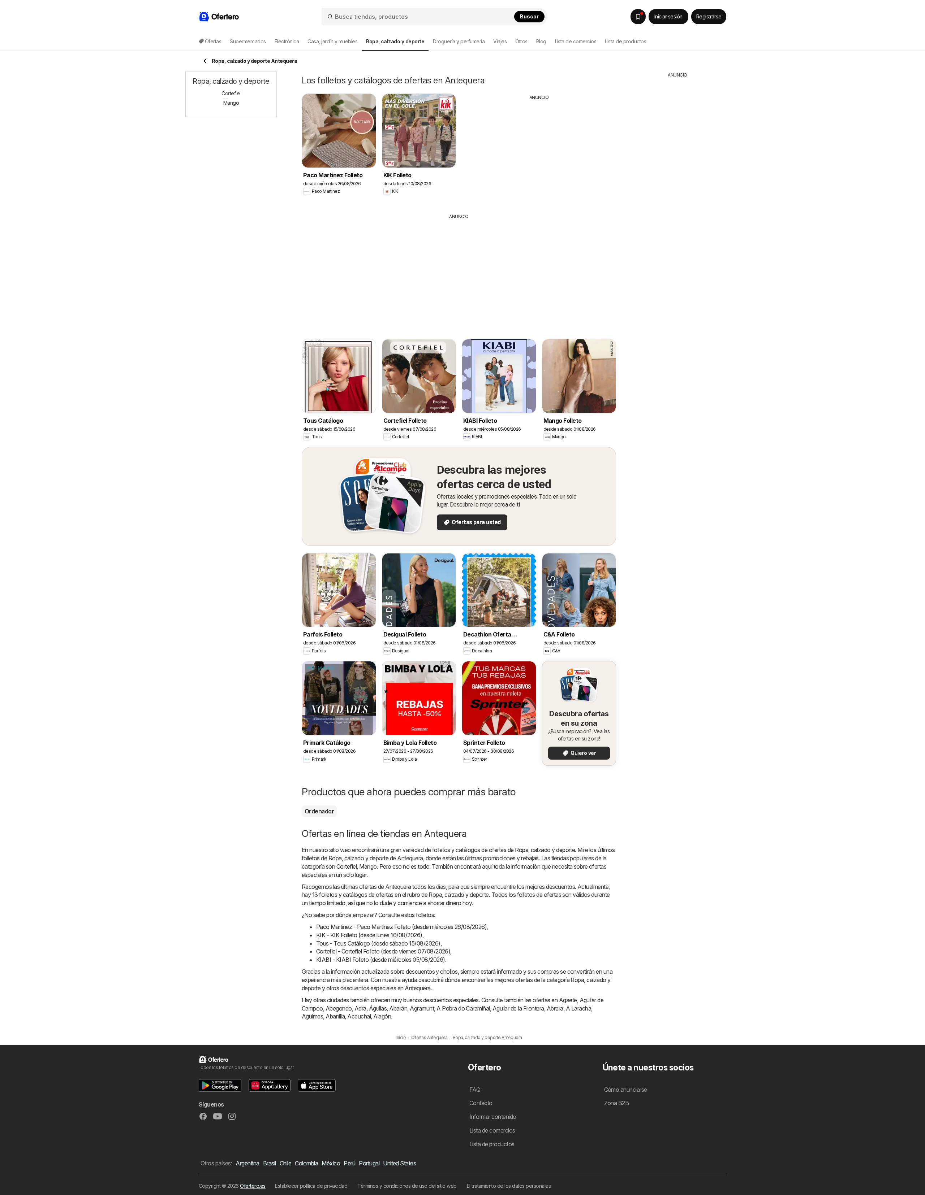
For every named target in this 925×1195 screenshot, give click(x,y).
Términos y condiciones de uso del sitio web (406, 1186)
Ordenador (319, 811)
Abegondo (339, 1008)
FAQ (474, 1089)
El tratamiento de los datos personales (509, 1186)
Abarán (398, 1008)
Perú (349, 1163)
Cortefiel (346, 866)
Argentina (247, 1163)
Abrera (555, 1008)
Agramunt (422, 1008)
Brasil (269, 1163)
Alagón (382, 1016)
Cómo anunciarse (625, 1089)
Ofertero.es (252, 1186)
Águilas (378, 1008)
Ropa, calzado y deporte (545, 849)
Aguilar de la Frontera (518, 1008)
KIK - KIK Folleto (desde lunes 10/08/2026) (369, 935)
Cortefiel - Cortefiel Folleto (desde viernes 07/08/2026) (383, 951)
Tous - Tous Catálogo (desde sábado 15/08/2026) (378, 943)
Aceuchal (359, 1016)
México (331, 1163)
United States (399, 1163)
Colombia (306, 1163)
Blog (541, 41)
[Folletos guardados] (638, 16)
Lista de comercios (576, 41)
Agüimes (312, 1016)
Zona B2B (616, 1103)
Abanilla (335, 1016)
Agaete (568, 1000)
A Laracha (578, 1008)
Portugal (369, 1163)
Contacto (480, 1103)
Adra (360, 1008)
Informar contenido (492, 1116)
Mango (368, 866)
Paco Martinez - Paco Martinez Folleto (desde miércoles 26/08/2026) (401, 926)
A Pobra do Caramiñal (463, 1008)
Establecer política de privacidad (311, 1186)
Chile (285, 1163)
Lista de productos (625, 41)
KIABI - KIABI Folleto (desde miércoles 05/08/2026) (380, 959)
